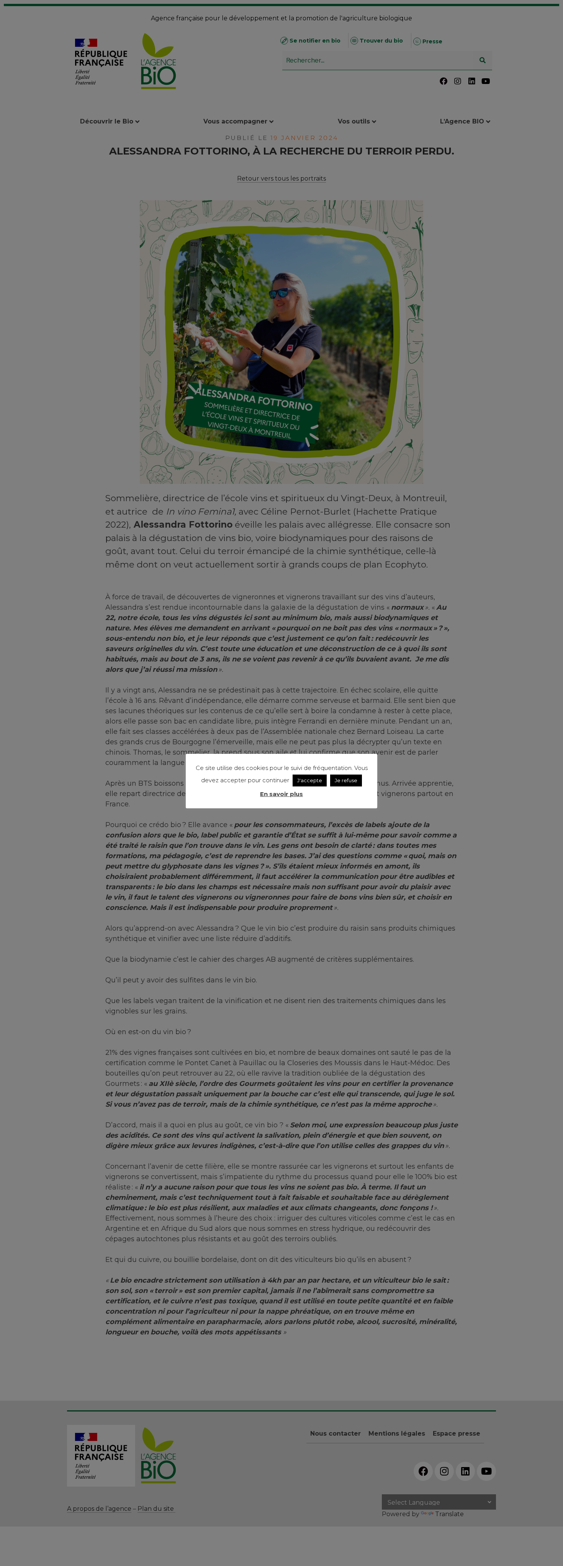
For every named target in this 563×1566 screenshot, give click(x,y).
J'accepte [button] (309, 780)
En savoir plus (281, 794)
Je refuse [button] (346, 780)
